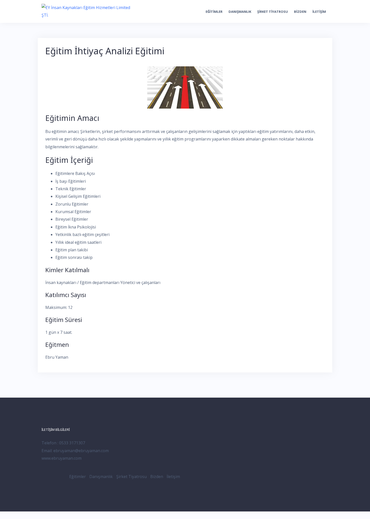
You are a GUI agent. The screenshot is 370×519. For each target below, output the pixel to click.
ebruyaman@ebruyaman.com (81, 450)
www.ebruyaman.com (62, 458)
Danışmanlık (240, 11)
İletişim (319, 11)
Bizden (300, 11)
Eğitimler (214, 11)
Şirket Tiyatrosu (272, 11)
